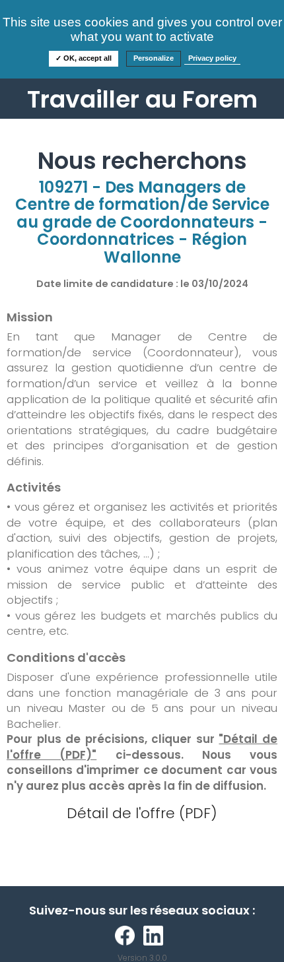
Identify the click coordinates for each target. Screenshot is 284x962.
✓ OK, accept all (83, 58)
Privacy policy (212, 58)
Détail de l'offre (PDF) (142, 813)
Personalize (153, 58)
